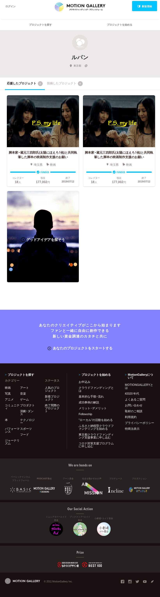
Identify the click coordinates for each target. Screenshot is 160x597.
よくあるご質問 (135, 399)
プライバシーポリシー (139, 423)
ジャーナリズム (12, 441)
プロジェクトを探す (40, 24)
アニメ (9, 399)
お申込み (84, 382)
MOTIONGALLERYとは (139, 386)
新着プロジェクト (52, 397)
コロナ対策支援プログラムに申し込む (96, 444)
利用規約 (131, 417)
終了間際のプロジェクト (52, 408)
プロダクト (27, 405)
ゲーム (24, 399)
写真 (8, 393)
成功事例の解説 (89, 402)
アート (24, 387)
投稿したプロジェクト (64, 83)
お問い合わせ (133, 405)
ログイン (10, 6)
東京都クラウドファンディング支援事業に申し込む (96, 436)
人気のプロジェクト (52, 389)
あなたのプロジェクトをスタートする (83, 348)
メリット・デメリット (93, 408)
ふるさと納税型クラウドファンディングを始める (96, 427)
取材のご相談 (133, 411)
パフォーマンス (12, 430)
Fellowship (85, 414)
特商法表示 (132, 428)
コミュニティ (12, 406)
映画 (8, 387)
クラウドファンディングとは (96, 389)
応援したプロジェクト (24, 83)
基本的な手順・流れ (91, 396)
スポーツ (26, 428)
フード (24, 434)
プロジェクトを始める (119, 24)
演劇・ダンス (27, 412)
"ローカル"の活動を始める (96, 420)
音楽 (23, 393)
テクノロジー (27, 421)
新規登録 (147, 6)
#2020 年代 (132, 393)
